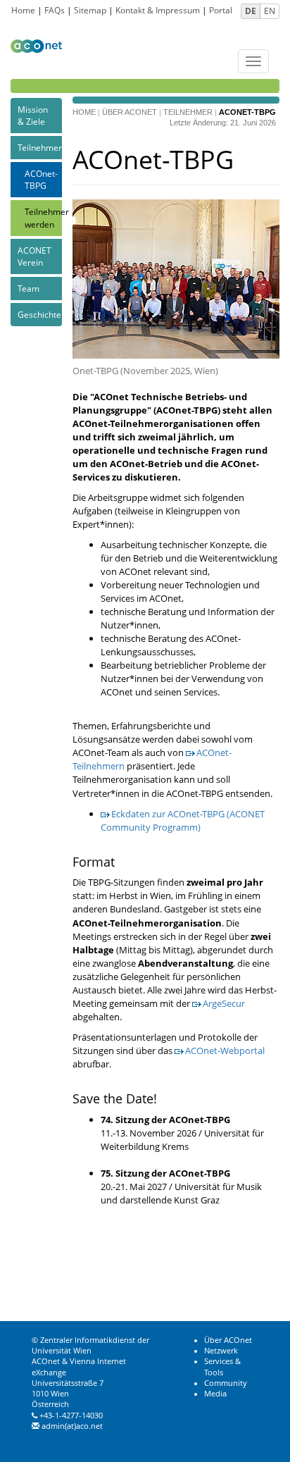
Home (23, 10)
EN (269, 11)
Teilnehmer (40, 148)
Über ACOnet (129, 112)
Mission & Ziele (33, 116)
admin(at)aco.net (72, 1426)
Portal (220, 10)
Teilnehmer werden (43, 218)
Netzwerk (221, 1351)
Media (215, 1394)
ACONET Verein (34, 256)
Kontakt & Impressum (157, 10)
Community (225, 1383)
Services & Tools (222, 1366)
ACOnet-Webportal (225, 1050)
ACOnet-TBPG (41, 180)
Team (28, 289)
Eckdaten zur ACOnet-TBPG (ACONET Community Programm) (183, 820)
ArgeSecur (224, 1003)
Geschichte (39, 315)
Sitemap (90, 10)
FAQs (54, 10)
